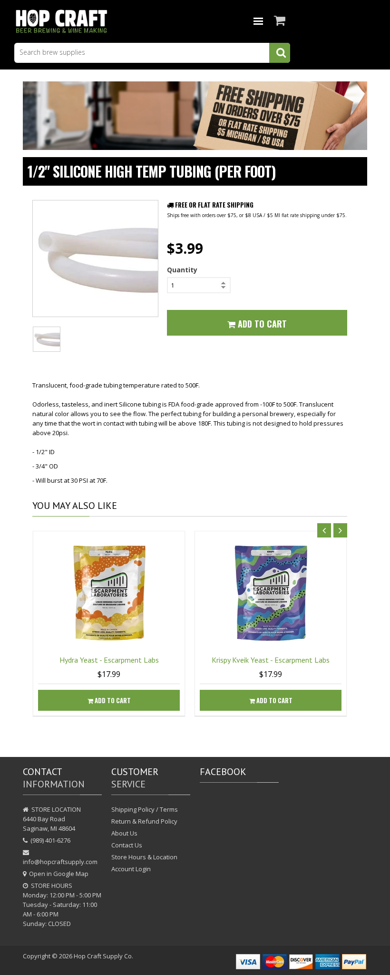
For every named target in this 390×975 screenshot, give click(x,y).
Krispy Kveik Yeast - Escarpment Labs (271, 660)
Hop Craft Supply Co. (103, 956)
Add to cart (112, 700)
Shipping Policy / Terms (144, 809)
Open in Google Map (58, 873)
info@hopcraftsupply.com (60, 861)
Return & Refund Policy (144, 821)
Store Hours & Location (144, 857)
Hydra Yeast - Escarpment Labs (109, 660)
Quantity (182, 269)
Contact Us (126, 845)
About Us (124, 833)
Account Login (131, 869)
